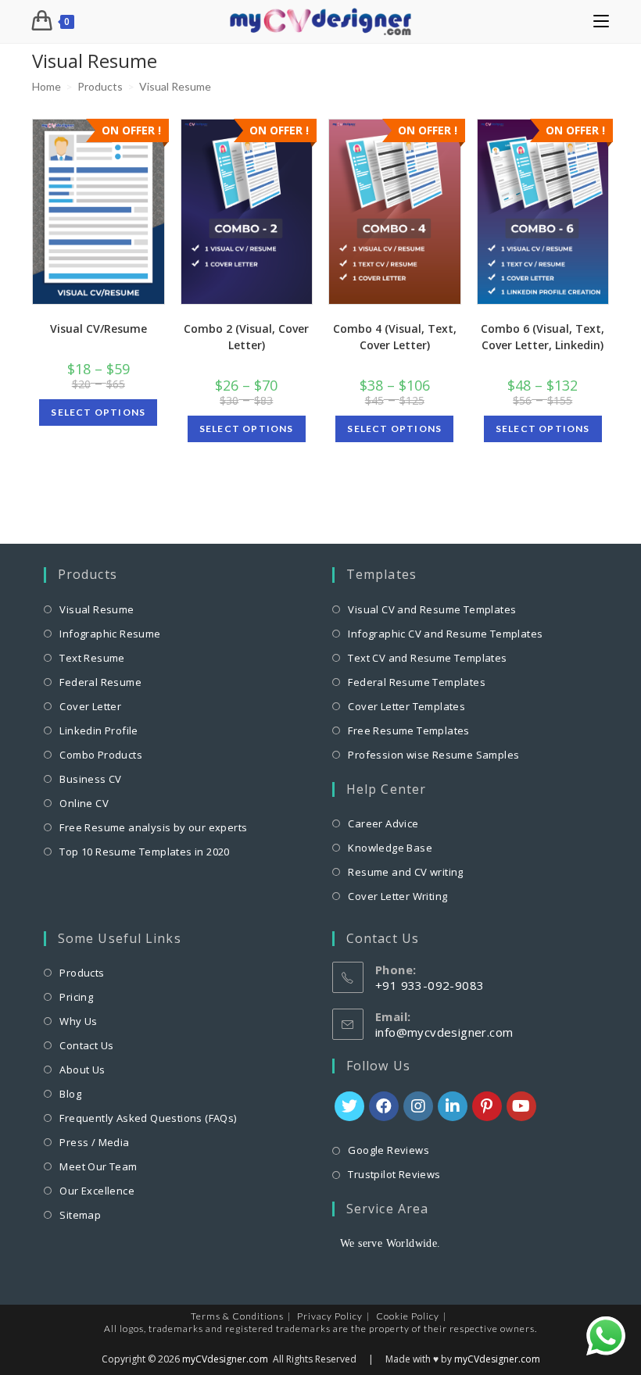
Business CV (90, 779)
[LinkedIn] (452, 1106)
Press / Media (94, 1142)
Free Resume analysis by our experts (153, 827)
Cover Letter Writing (397, 896)
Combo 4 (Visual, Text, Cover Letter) (395, 336)
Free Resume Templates (408, 730)
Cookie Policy (407, 1316)
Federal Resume (100, 682)
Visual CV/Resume (98, 328)
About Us (82, 1069)
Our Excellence (96, 1191)
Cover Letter (90, 706)
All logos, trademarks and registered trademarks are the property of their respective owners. (320, 1328)
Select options (98, 412)
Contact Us (86, 1045)
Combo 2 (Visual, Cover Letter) (246, 336)
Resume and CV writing (405, 872)
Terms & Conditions (237, 1316)
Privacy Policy (330, 1316)
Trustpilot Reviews (394, 1174)
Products (81, 973)
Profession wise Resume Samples (433, 755)
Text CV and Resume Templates (427, 658)
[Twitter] (349, 1106)
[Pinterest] (487, 1106)
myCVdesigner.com (225, 1359)
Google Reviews (388, 1150)
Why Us (78, 1021)
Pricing (76, 997)
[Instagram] (418, 1106)
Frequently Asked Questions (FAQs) (147, 1118)
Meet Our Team (98, 1166)
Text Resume (91, 658)
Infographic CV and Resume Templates (445, 634)
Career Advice (383, 823)
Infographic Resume (109, 634)
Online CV (84, 803)
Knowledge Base (390, 848)
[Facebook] (384, 1106)
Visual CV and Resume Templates (432, 609)
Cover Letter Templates (406, 706)
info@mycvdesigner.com (444, 1032)
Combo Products (100, 755)
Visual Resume (96, 609)
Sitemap (80, 1215)
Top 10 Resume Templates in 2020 (144, 852)
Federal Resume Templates (416, 682)
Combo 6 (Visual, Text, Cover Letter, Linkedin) (542, 336)
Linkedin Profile (98, 730)
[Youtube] (521, 1106)
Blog (70, 1094)
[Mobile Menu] (601, 21)
